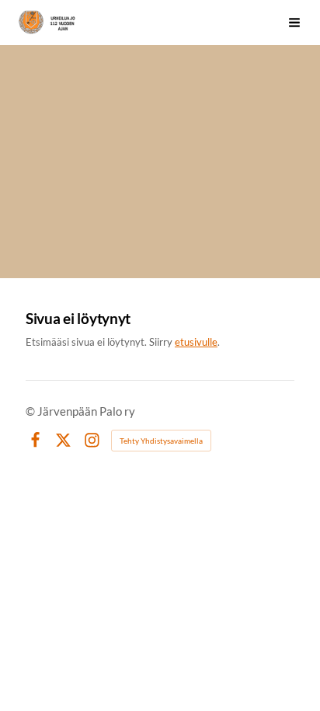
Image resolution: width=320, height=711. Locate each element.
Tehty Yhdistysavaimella (161, 440)
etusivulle (196, 342)
